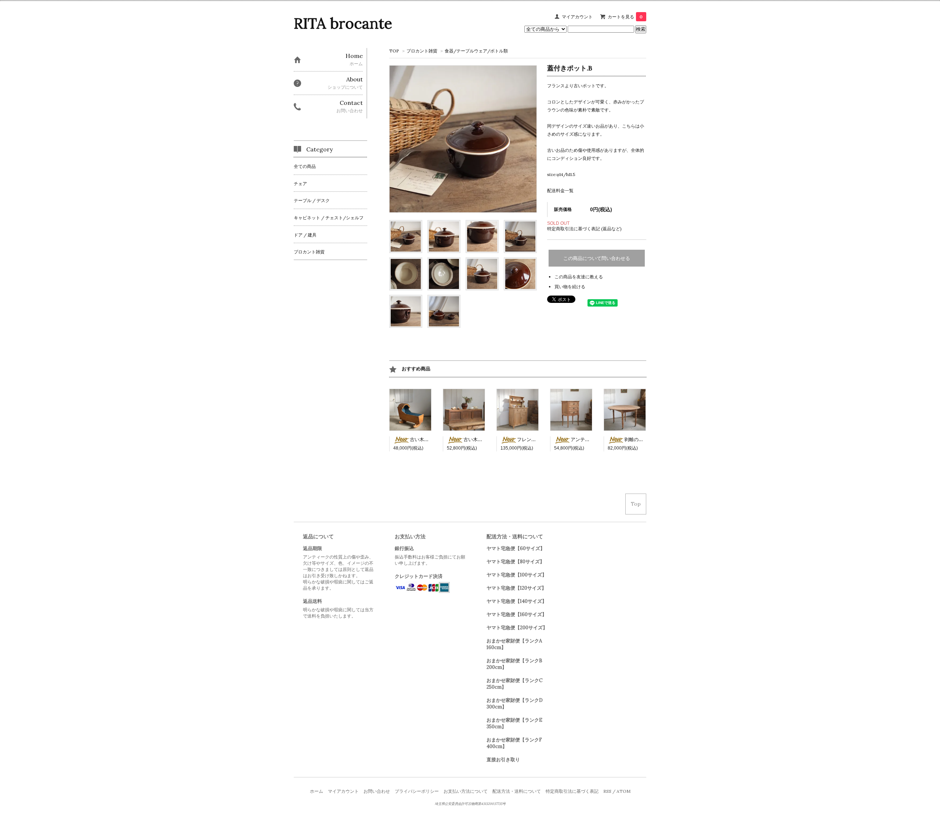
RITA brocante (343, 23)
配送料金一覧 (560, 190)
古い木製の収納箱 (482, 439)
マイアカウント (577, 16)
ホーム (316, 791)
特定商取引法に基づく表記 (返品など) (584, 228)
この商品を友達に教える (578, 276)
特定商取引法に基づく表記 (572, 791)
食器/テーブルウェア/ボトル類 (476, 51)
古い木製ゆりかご (429, 439)
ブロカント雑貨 (421, 51)
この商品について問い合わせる (596, 258)
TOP (394, 51)
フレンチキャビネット (541, 439)
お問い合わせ (377, 791)
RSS (607, 791)
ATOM (623, 791)
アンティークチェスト (594, 439)
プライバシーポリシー (417, 791)
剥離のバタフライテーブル (653, 439)
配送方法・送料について (516, 791)
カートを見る (625, 16)
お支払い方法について (466, 791)
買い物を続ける (569, 286)
